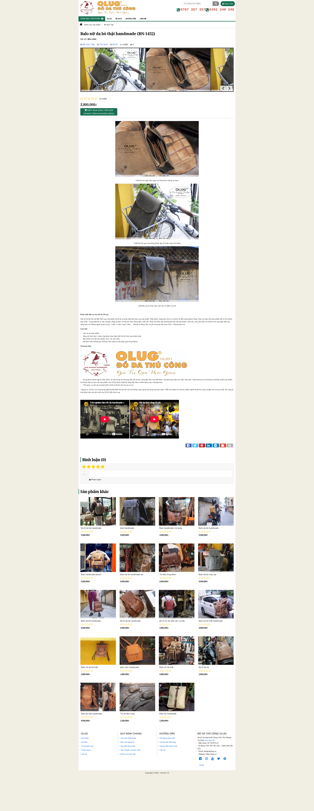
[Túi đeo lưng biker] (176, 557)
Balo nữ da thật (166, 667)
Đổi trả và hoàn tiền (128, 754)
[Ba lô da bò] (216, 650)
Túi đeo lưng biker (167, 574)
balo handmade (127, 528)
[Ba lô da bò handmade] (98, 511)
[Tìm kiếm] (216, 3)
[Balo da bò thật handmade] (216, 604)
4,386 (125, 44)
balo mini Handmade (129, 667)
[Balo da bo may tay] (216, 557)
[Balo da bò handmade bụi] (137, 557)
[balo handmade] (137, 511)
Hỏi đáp (84, 742)
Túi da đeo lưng (127, 714)
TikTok (201, 765)
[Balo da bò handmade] (216, 511)
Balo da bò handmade (208, 528)
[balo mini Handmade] (137, 650)
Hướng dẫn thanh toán (168, 746)
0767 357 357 (192, 9)
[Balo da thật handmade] (98, 697)
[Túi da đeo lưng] (137, 697)
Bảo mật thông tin (127, 742)
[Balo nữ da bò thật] (98, 650)
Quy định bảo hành (128, 746)
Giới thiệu (85, 738)
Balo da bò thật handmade (210, 621)
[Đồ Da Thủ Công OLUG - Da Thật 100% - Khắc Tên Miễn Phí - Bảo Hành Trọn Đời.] (107, 7)
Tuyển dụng (86, 750)
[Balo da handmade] (176, 697)
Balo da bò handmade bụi (131, 574)
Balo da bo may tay (207, 574)
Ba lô (115, 44)
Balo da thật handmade (91, 714)
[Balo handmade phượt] (98, 557)
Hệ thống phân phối (167, 738)
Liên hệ (84, 754)
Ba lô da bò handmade (91, 528)
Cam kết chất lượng (128, 738)
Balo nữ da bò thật (89, 667)
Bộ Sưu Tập (89, 44)
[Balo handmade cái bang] (176, 511)
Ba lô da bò (204, 667)
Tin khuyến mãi (87, 746)
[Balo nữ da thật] (176, 650)
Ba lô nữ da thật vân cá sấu (172, 621)
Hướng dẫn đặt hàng (168, 742)
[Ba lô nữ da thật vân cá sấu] (176, 604)
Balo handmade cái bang (170, 528)
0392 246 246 (221, 9)
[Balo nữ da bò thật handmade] (113, 69)
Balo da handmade (167, 714)
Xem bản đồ (209, 740)
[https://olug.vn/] (80, 24)
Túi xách (103, 44)
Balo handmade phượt (91, 574)
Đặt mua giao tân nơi (99, 112)
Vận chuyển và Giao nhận (131, 750)
